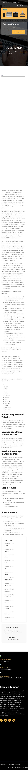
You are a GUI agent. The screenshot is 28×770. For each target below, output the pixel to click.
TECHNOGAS (7, 585)
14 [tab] (24, 20)
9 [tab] (15, 20)
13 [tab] (22, 20)
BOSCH (6, 574)
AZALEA (6, 551)
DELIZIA (6, 545)
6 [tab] (10, 20)
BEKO (5, 562)
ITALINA (6, 602)
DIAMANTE (7, 608)
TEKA (5, 568)
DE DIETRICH (7, 591)
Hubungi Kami (18, 32)
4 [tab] (7, 20)
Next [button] (25, 13)
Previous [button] (3, 13)
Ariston (6, 557)
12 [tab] (20, 20)
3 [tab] (5, 20)
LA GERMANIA (8, 579)
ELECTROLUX (7, 596)
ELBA (5, 619)
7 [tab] (12, 20)
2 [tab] (3, 20)
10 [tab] (17, 20)
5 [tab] (8, 20)
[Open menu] (14, 28)
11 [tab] (19, 20)
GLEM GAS (7, 614)
